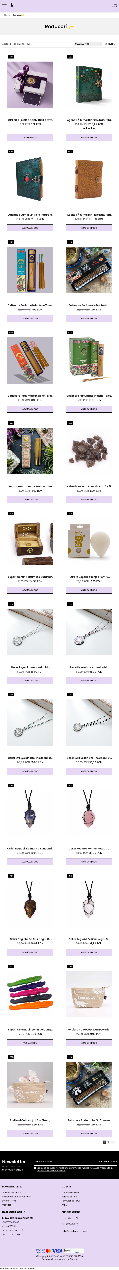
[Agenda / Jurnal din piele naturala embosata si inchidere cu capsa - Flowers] (89, 179)
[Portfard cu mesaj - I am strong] (30, 1085)
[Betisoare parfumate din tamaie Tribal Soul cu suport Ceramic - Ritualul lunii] (89, 1085)
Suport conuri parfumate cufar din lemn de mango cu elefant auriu (30, 577)
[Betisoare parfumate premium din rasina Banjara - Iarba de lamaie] (30, 451)
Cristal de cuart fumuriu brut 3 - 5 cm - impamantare (89, 486)
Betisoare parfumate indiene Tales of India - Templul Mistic (30, 396)
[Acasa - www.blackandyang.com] (19, 6)
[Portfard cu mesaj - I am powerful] (89, 994)
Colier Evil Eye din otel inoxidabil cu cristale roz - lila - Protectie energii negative (88, 667)
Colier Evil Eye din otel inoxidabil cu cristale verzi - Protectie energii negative (30, 758)
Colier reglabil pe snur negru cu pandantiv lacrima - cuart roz (89, 848)
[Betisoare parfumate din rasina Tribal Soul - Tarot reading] (89, 270)
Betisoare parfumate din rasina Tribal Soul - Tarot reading (89, 305)
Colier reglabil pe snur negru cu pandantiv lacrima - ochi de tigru (30, 939)
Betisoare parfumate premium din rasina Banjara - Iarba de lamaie (30, 486)
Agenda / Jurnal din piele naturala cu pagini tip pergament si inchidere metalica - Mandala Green (30, 215)
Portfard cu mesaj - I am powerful (89, 1029)
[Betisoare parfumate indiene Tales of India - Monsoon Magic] (30, 270)
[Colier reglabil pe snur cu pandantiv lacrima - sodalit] (30, 813)
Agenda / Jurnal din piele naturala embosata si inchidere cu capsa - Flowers (89, 215)
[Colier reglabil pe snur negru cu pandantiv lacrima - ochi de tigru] (30, 903)
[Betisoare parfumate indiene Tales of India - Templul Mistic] (30, 360)
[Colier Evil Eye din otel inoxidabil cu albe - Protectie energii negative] (30, 632)
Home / (8, 15)
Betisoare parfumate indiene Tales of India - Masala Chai (89, 396)
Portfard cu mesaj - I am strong (30, 1120)
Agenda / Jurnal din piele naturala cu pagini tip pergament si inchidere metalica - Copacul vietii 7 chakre (89, 120)
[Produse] (4, 6)
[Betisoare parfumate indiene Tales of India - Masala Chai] (89, 360)
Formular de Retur (71, 1200)
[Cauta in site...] (111, 5)
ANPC (64, 1204)
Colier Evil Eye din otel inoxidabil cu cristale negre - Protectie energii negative (89, 758)
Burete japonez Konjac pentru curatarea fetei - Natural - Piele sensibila (88, 577)
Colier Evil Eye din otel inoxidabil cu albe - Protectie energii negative (30, 667)
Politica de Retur (70, 1196)
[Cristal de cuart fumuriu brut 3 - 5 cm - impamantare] (89, 451)
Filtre (111, 43)
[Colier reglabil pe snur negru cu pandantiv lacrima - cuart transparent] (89, 903)
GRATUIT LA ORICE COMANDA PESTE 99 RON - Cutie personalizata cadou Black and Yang (30, 120)
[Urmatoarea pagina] (113, 1142)
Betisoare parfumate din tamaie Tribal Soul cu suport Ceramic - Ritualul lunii (89, 1120)
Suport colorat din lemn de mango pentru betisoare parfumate (30, 1029)
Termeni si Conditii (11, 1192)
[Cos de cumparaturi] (115, 5)
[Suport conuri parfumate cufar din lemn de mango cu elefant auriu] (30, 541)
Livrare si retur (9, 1200)
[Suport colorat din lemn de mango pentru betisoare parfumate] (30, 994)
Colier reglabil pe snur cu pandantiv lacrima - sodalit (30, 848)
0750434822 (71, 1224)
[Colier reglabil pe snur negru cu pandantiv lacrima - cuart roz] (89, 813)
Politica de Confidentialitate (51, 1170)
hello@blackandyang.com (75, 1231)
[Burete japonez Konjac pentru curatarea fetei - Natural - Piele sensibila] (89, 541)
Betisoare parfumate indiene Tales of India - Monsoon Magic (30, 305)
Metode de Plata (70, 1192)
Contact (6, 1204)
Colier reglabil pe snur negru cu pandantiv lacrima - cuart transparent (89, 939)
